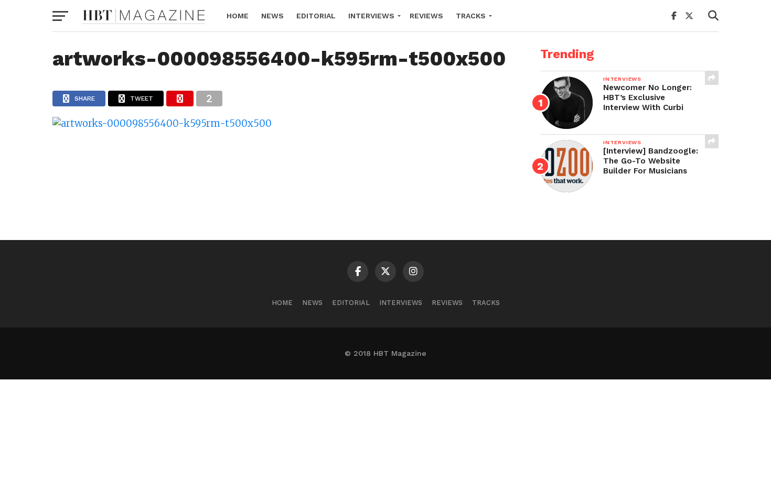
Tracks (471, 16)
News (272, 16)
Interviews (371, 16)
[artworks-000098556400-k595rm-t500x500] (162, 123)
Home (238, 16)
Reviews (426, 16)
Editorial (316, 16)
